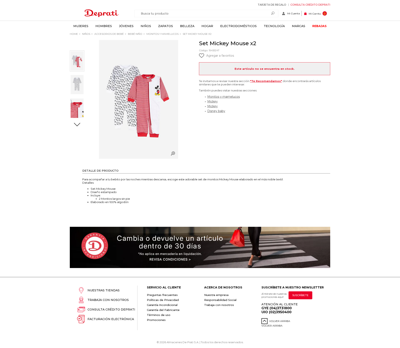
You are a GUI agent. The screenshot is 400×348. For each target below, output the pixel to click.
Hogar (207, 26)
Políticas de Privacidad (163, 300)
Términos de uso (158, 315)
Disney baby (216, 111)
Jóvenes (126, 26)
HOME (74, 33)
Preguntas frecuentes (162, 295)
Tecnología (274, 26)
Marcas (298, 26)
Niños (146, 26)
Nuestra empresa (216, 295)
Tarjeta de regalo (272, 4)
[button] (77, 125)
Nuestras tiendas (104, 290)
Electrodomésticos (238, 26)
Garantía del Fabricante (163, 310)
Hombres (103, 26)
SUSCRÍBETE (300, 295)
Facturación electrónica (111, 319)
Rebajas (319, 26)
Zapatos (165, 26)
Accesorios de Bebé (109, 33)
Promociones (156, 320)
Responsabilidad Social (220, 300)
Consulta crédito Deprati (310, 4)
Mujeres (80, 26)
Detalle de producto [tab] (100, 170)
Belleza (187, 26)
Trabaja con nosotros (108, 300)
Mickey (212, 101)
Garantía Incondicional (162, 305)
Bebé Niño (134, 33)
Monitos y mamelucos (162, 33)
